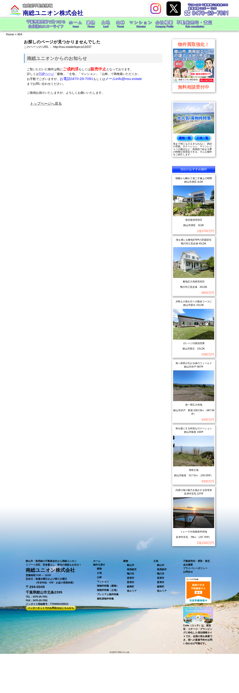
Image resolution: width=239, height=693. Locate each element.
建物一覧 (185, 138)
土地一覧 (202, 138)
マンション (103, 581)
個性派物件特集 (105, 598)
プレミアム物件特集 (108, 594)
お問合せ (188, 571)
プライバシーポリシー (195, 568)
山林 (99, 577)
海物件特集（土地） (108, 590)
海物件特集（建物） (108, 585)
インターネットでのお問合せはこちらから (51, 608)
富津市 (130, 582)
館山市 (130, 565)
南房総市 (132, 569)
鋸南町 (130, 586)
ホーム (96, 561)
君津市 (130, 578)
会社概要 (188, 564)
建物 (99, 568)
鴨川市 (130, 573)
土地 (99, 572)
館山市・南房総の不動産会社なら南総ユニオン (51, 561)
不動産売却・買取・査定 (196, 561)
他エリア (132, 590)
